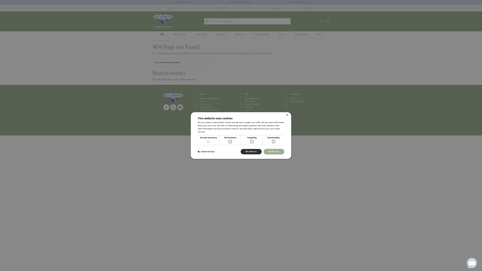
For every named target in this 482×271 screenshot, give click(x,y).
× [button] (287, 115)
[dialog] (241, 135)
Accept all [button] (274, 151)
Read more (211, 131)
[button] (206, 151)
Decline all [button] (251, 151)
